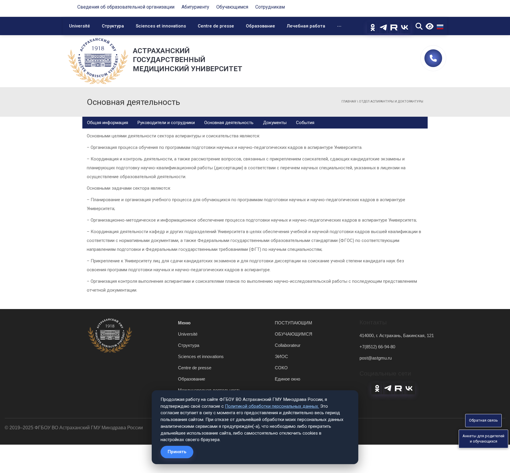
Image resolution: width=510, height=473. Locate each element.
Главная (348, 101)
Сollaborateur (287, 345)
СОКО (281, 367)
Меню (184, 322)
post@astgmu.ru (375, 357)
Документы (275, 122)
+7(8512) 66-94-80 (377, 346)
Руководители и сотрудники (166, 122)
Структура (113, 26)
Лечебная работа (306, 26)
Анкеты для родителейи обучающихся (483, 439)
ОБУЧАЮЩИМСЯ (293, 334)
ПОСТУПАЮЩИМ (293, 322)
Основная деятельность (229, 122)
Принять (177, 451)
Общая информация (107, 122)
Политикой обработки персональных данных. (272, 406)
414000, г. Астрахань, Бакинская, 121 (396, 335)
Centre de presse (216, 26)
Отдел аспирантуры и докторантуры (391, 101)
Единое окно (287, 378)
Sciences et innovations (161, 26)
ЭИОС (281, 356)
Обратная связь (483, 420)
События (305, 122)
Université (79, 26)
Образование (260, 26)
